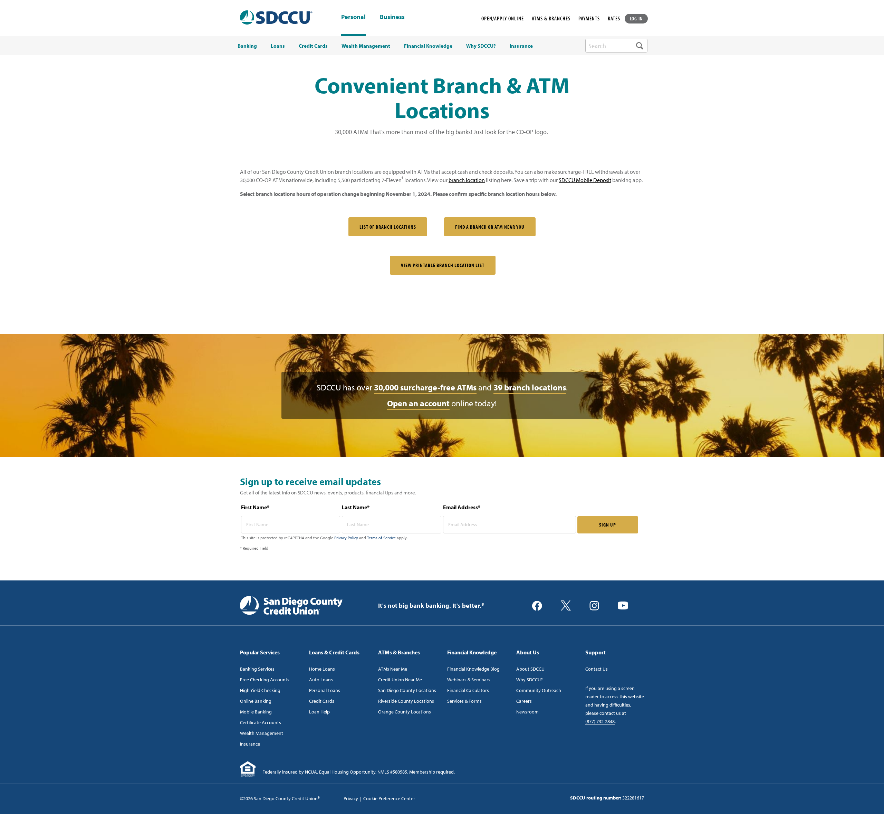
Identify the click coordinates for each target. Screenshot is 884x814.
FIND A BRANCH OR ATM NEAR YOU (490, 227)
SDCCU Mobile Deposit (585, 180)
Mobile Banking (256, 712)
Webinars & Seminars (468, 679)
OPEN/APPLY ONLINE (502, 18)
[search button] (639, 45)
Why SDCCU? (529, 679)
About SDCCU (530, 669)
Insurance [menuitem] (521, 46)
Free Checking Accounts (264, 679)
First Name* (255, 507)
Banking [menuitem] (247, 46)
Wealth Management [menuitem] (366, 46)
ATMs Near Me (392, 669)
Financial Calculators (468, 690)
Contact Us (596, 669)
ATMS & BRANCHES (551, 18)
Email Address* (461, 507)
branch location (467, 180)
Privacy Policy (346, 537)
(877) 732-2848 (600, 721)
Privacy (351, 798)
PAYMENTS (589, 18)
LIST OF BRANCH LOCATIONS (387, 227)
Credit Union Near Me (400, 679)
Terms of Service (381, 537)
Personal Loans (324, 690)
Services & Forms (464, 701)
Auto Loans (321, 679)
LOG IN (636, 18)
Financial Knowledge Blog (473, 669)
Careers (524, 701)
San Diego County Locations (407, 690)
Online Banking (255, 701)
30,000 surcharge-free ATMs (425, 387)
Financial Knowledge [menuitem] (428, 46)
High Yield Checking (260, 690)
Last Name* (355, 507)
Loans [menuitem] (278, 46)
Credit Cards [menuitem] (313, 46)
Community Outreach (538, 690)
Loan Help (319, 712)
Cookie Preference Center (389, 798)
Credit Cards (321, 701)
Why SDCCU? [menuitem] (481, 46)
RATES (614, 18)
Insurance (250, 744)
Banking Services (257, 669)
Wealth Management (261, 733)
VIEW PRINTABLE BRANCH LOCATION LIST (442, 265)
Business (392, 17)
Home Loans (322, 669)
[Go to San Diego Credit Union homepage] (291, 605)
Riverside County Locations (406, 701)
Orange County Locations (404, 712)
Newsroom (527, 712)
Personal (353, 17)
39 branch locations (529, 387)
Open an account (418, 403)
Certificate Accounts (260, 722)
